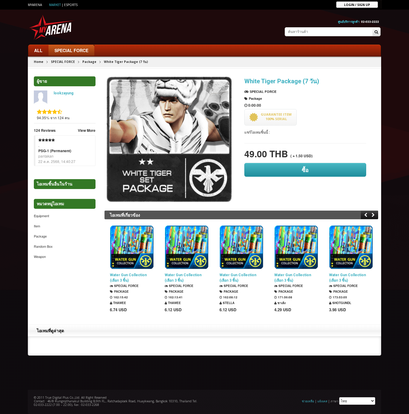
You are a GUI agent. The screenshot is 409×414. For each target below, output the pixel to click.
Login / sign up (357, 4)
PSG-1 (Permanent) (54, 150)
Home (38, 62)
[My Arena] (52, 27)
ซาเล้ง (281, 303)
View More (87, 130)
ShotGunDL (341, 303)
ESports (71, 5)
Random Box (43, 246)
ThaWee (119, 303)
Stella (228, 303)
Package (89, 62)
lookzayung (63, 93)
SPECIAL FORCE (71, 50)
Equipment (41, 215)
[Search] (376, 32)
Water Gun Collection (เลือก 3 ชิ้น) (128, 277)
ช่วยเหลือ (308, 401)
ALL (38, 50)
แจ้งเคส (322, 401)
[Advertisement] (204, 372)
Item (37, 225)
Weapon (40, 256)
